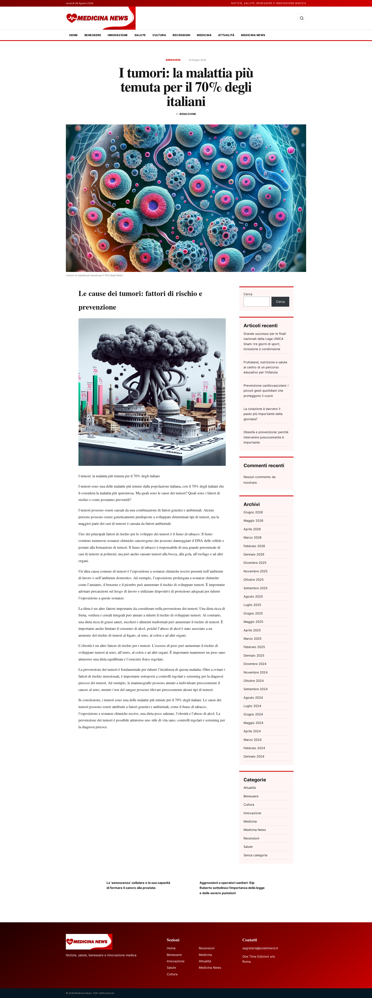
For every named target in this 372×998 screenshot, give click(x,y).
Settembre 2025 (256, 588)
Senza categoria (255, 855)
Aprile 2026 (252, 529)
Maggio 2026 (253, 520)
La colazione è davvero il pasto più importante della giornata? (263, 414)
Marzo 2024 (253, 740)
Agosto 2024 (253, 697)
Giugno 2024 (253, 714)
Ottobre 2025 (254, 579)
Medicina (204, 35)
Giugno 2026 (253, 512)
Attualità (226, 35)
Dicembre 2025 (255, 563)
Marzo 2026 (253, 537)
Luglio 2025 (252, 605)
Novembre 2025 (256, 571)
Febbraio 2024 (254, 748)
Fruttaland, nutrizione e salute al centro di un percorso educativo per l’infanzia (265, 367)
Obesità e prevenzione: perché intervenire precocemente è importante (266, 437)
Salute (140, 35)
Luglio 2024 (252, 706)
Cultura (159, 35)
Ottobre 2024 (254, 681)
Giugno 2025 (253, 613)
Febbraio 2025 (254, 647)
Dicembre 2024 (255, 664)
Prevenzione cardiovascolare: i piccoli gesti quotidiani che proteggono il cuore (266, 391)
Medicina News (253, 35)
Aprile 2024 (252, 731)
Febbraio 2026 (254, 546)
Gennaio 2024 (254, 756)
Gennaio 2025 (254, 655)
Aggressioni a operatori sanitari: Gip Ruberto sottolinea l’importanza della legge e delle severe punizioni (232, 888)
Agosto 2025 (253, 596)
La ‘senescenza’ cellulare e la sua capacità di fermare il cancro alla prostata (138, 885)
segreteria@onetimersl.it (260, 948)
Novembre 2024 (256, 672)
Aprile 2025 (252, 630)
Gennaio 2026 (254, 554)
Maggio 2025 (253, 622)
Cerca (248, 294)
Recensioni (181, 35)
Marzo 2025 (253, 638)
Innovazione (118, 35)
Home (73, 35)
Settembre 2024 (256, 689)
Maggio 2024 (253, 723)
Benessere (92, 35)
